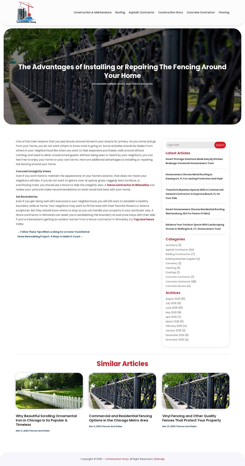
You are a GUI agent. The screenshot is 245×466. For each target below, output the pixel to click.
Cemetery (172, 263)
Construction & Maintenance (93, 12)
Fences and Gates (142, 83)
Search (220, 145)
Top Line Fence (144, 219)
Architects (172, 245)
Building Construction (178, 254)
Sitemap (159, 459)
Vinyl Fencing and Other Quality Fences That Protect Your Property (191, 418)
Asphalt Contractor (141, 12)
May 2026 (171, 312)
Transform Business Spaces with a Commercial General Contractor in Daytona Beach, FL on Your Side (195, 194)
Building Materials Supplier (181, 259)
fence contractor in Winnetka (128, 185)
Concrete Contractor (201, 12)
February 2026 (174, 326)
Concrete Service (176, 286)
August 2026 (173, 298)
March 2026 (172, 321)
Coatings (171, 272)
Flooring (224, 12)
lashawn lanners (106, 83)
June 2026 (172, 307)
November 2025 (175, 339)
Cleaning (171, 268)
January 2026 (173, 330)
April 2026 (171, 317)
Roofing (120, 12)
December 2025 (175, 335)
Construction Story (170, 12)
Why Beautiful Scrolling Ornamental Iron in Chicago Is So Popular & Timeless (46, 420)
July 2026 (171, 303)
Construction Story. (117, 459)
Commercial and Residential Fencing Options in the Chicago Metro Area (120, 418)
